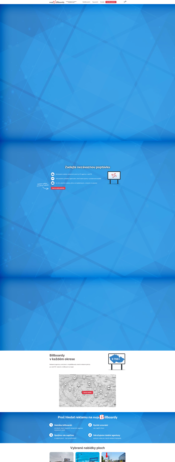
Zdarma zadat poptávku (58, 188)
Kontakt (102, 2)
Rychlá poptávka (111, 2)
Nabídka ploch (86, 2)
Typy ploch (95, 2)
